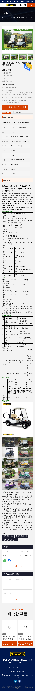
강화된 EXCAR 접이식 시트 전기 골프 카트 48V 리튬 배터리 (25, 638)
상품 (6, 17)
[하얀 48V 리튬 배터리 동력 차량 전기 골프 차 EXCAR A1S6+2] (9, 627)
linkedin (15, 681)
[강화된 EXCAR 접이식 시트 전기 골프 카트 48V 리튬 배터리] (25, 627)
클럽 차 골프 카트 (21, 536)
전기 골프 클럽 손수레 (10, 540)
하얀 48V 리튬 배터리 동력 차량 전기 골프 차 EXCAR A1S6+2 (9, 638)
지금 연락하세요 (17, 566)
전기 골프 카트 (14, 17)
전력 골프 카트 (8, 536)
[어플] (5, 561)
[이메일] (9, 560)
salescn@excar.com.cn (11, 1)
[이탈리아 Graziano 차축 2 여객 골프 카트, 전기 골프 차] (17, 39)
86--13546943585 (27, 1)
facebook (19, 681)
